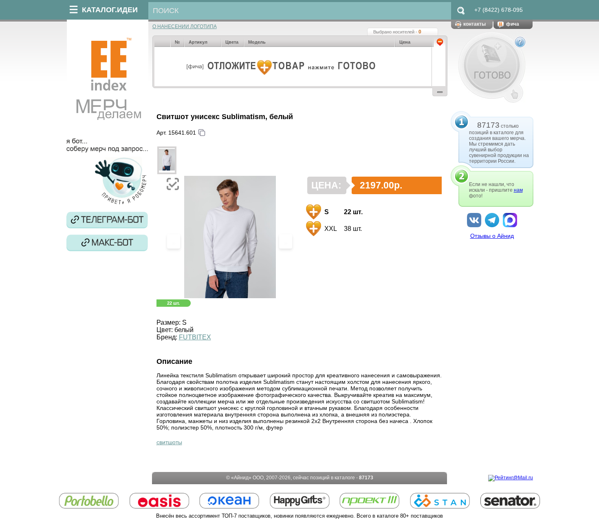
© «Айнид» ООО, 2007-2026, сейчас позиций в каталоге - (299, 478)
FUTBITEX (195, 337)
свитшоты (169, 442)
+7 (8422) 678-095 (498, 10)
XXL (330, 228)
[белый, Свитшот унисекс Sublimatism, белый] (167, 160)
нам (518, 190)
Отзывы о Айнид (492, 236)
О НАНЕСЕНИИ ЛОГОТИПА (184, 26)
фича (512, 24)
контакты (474, 24)
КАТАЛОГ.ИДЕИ (110, 10)
